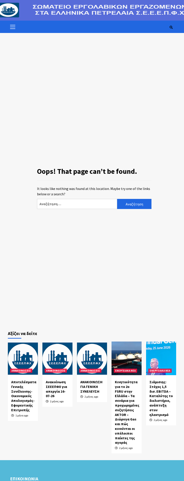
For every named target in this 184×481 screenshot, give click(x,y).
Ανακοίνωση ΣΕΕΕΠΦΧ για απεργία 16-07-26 (56, 389)
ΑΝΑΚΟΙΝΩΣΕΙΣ (21, 370)
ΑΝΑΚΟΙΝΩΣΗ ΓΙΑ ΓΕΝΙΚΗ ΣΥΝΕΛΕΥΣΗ (91, 387)
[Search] (171, 27)
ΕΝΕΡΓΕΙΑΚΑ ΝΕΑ (125, 370)
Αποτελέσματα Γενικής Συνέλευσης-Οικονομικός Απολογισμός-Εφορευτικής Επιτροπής (23, 396)
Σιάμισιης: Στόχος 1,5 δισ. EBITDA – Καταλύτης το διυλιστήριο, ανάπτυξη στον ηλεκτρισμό (161, 398)
